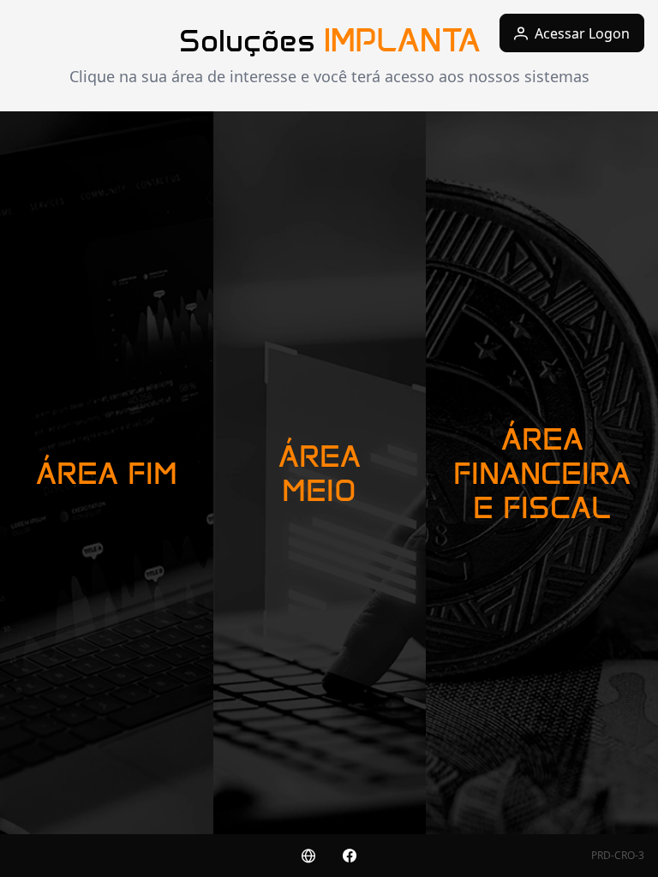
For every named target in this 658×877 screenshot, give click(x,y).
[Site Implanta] (308, 855)
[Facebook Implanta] (349, 855)
